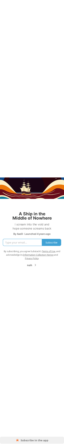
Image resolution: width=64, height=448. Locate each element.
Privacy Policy (32, 258)
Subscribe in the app (34, 440)
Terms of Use (48, 251)
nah (29, 265)
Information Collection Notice (38, 254)
